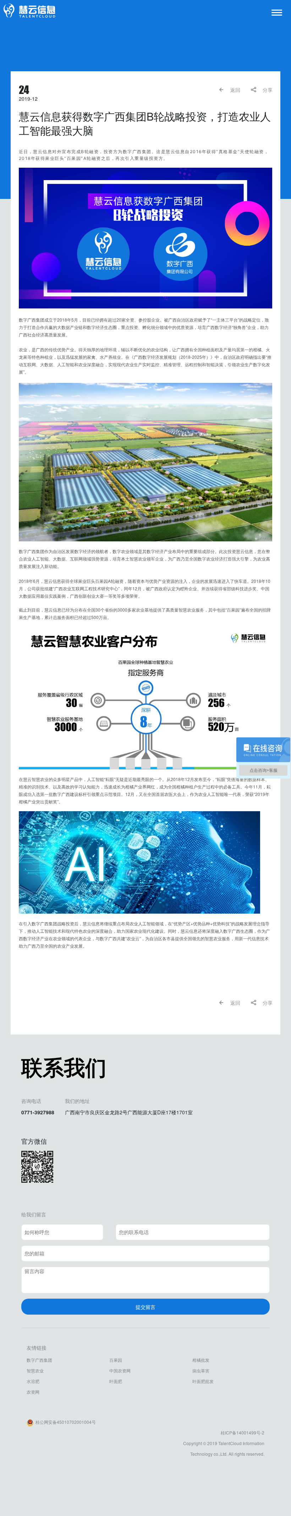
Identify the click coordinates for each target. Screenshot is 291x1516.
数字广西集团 (39, 1360)
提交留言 (145, 1306)
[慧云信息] (29, 11)
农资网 (33, 1392)
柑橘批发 (200, 1360)
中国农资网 (120, 1370)
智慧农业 (35, 1370)
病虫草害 (200, 1370)
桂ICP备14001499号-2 (242, 1432)
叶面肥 (115, 1381)
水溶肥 (33, 1381)
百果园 (115, 1360)
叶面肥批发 (203, 1381)
